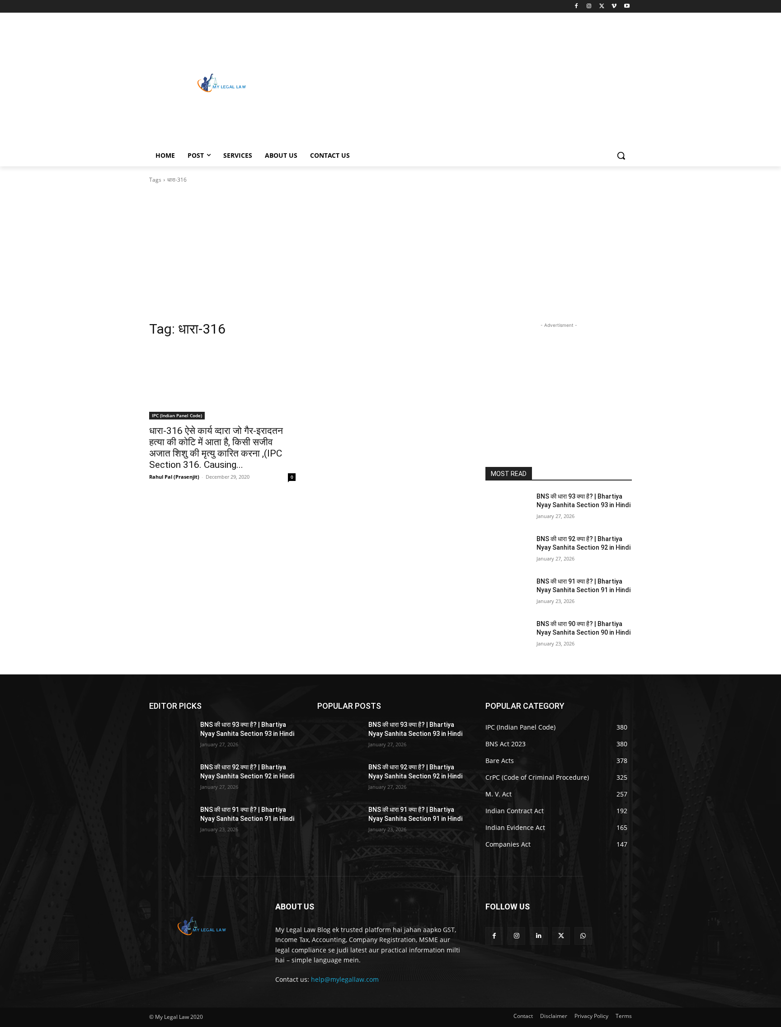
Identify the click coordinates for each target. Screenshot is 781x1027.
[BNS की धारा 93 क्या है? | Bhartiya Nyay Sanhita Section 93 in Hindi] (507, 507)
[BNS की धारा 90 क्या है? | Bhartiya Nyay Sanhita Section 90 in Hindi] (507, 635)
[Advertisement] (463, 81)
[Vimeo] (614, 6)
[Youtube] (626, 6)
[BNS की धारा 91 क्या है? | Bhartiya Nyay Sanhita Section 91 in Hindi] (507, 592)
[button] (621, 155)
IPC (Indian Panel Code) (177, 415)
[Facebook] (576, 6)
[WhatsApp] (583, 936)
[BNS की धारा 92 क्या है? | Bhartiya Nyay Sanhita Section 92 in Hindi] (507, 550)
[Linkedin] (538, 936)
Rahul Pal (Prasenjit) (174, 476)
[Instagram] (589, 6)
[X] (602, 6)
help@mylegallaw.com (345, 979)
